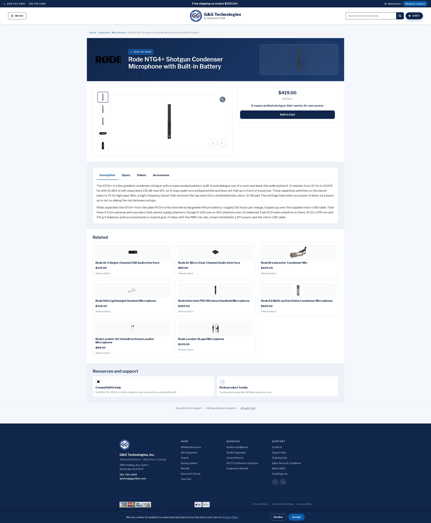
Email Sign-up (280, 473)
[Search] (400, 15)
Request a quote (415, 3)
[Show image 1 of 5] (102, 97)
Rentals (185, 468)
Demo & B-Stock (191, 473)
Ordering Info (279, 457)
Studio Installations (237, 447)
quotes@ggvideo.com (133, 478)
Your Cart (186, 479)
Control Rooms (235, 457)
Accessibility (304, 504)
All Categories (189, 452)
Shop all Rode (143, 52)
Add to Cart (287, 114)
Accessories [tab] (161, 175)
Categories (104, 32)
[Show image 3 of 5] (102, 121)
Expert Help (279, 452)
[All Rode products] (108, 60)
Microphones (119, 32)
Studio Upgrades (236, 452)
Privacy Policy (260, 504)
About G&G (278, 468)
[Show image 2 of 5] (102, 109)
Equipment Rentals (237, 468)
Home (92, 32)
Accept (296, 517)
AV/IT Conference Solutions (242, 463)
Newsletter (394, 3)
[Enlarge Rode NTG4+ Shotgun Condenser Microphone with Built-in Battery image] (169, 121)
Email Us (277, 447)
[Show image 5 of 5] (102, 145)
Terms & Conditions (282, 504)
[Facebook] (275, 482)
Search (185, 457)
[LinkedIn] (283, 482)
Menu (19, 15)
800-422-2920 (16, 3)
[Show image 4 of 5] (102, 133)
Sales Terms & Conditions (286, 463)
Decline (278, 517)
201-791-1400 (37, 3)
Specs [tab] (126, 175)
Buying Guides (189, 463)
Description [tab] (107, 175)
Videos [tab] (141, 175)
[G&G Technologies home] (125, 445)
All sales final (248, 408)
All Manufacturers (191, 447)
